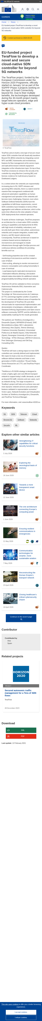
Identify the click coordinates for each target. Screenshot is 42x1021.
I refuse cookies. (21, 1017)
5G (5, 414)
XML (23, 730)
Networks (33, 420)
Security (7, 425)
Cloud (34, 414)
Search (32, 9)
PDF (23, 736)
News (13, 22)
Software (21, 420)
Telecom (23, 414)
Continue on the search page (21, 617)
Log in (22, 9)
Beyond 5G (8, 420)
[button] (27, 9)
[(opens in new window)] (9, 8)
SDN (13, 414)
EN (3, 45)
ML (16, 425)
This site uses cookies (10, 1004)
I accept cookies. (21, 1012)
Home (4, 22)
